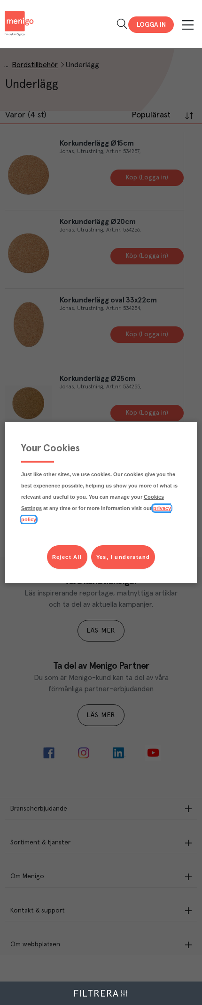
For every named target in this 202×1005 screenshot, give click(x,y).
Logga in (151, 25)
